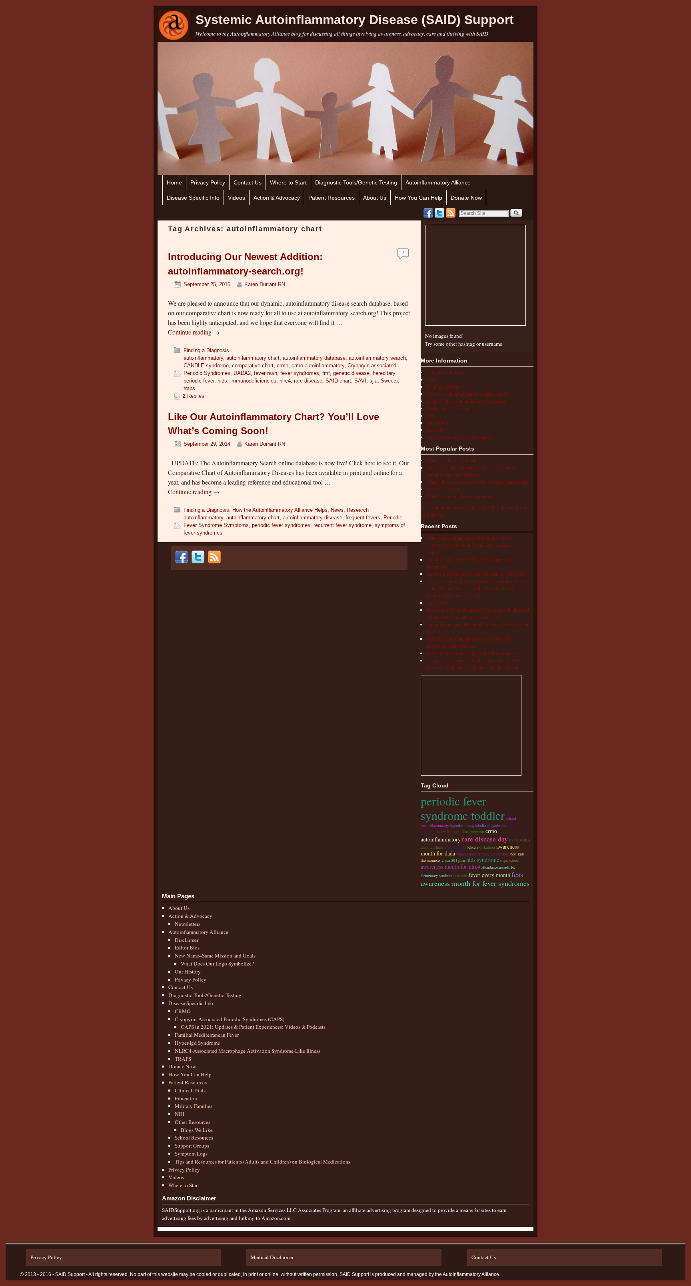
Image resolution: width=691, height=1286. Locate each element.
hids (222, 381)
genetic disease (351, 373)
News (337, 510)
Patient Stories (439, 422)
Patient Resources (331, 197)
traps (189, 388)
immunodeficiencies (253, 381)
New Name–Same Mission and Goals (215, 955)
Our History (188, 971)
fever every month (489, 875)
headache (460, 875)
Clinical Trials (190, 1090)
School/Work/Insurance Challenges (459, 437)
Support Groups (192, 1145)
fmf (326, 373)
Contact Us (248, 182)
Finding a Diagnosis (206, 350)
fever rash (265, 373)
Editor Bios (187, 947)
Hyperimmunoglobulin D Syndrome (478, 825)
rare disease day (485, 838)
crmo (282, 366)
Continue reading (194, 332)
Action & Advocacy (277, 197)
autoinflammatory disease (312, 518)
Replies (193, 396)
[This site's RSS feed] (450, 213)
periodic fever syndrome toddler (463, 808)
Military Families (193, 1106)
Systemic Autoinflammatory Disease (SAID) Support (355, 19)
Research (358, 510)
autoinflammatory (203, 358)
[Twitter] (439, 213)
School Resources (194, 1137)
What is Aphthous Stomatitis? (454, 460)
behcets (472, 847)
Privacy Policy (207, 182)
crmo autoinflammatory (318, 366)
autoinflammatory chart (253, 358)
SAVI (360, 381)
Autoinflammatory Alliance (438, 182)
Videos (236, 197)
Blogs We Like (197, 1130)
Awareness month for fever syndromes (475, 883)
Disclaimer (186, 939)
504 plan (458, 860)
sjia (373, 381)
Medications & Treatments (451, 408)
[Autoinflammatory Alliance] (174, 25)
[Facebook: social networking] (428, 213)
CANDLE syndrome (206, 366)
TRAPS (183, 1058)
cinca (446, 860)
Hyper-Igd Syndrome (197, 1042)
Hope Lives (437, 602)
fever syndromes (299, 373)
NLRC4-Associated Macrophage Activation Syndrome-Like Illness (247, 1050)
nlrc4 (285, 381)
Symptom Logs (191, 1153)
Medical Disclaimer (272, 1257)
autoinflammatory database (314, 358)
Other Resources (192, 1122)
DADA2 (242, 373)
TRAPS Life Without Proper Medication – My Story (476, 574)
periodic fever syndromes (281, 525)
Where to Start (288, 182)
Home (174, 182)
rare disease (308, 381)
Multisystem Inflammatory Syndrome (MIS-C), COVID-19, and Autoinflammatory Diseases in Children (471, 545)
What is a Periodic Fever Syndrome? (460, 496)
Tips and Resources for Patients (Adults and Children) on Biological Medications (262, 1161)
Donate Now (466, 197)
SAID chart (338, 381)
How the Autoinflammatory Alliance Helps (280, 510)
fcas (517, 874)
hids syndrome (482, 859)
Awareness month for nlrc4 (450, 866)
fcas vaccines (455, 847)
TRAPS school (509, 860)
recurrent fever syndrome (342, 525)
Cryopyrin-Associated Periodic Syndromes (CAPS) (229, 1019)
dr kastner (487, 847)
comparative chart (253, 366)
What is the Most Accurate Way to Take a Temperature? (478, 482)
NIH (179, 1114)
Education (186, 1098)
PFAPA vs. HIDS (443, 489)
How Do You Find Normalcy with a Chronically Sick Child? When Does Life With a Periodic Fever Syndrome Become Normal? (477, 588)
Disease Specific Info (193, 197)
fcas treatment (473, 831)
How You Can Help (418, 197)
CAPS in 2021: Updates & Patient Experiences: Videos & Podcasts (253, 1026)
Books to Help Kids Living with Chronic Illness (471, 653)
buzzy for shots (449, 831)
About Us (374, 197)
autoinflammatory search (377, 358)
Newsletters (187, 923)
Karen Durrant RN (264, 284)
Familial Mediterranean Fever (207, 1034)
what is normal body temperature (482, 854)
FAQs (431, 379)
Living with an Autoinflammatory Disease (466, 401)
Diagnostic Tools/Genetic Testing (356, 182)
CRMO (183, 1011)
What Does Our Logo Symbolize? (217, 963)
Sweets (389, 381)
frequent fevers (363, 518)
